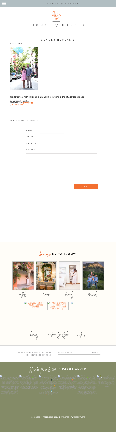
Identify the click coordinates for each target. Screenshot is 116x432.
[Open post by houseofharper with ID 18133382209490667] (48, 385)
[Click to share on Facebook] (23, 103)
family (69, 294)
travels (93, 294)
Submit (96, 352)
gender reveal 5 (58, 39)
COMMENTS (17, 104)
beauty (34, 334)
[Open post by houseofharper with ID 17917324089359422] (67, 385)
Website (31, 143)
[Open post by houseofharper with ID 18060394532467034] (29, 385)
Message (31, 149)
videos (81, 334)
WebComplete (78, 417)
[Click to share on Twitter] (25, 103)
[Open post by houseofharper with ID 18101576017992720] (87, 385)
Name (29, 130)
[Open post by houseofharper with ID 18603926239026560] (9, 385)
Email (30, 137)
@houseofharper (69, 369)
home (46, 294)
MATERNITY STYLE (58, 334)
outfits (23, 294)
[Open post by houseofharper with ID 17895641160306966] (106, 385)
